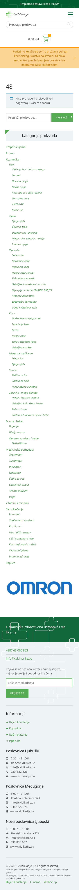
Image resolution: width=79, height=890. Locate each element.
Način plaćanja (18, 734)
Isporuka (14, 741)
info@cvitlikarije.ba (19, 658)
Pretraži (62, 117)
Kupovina (15, 728)
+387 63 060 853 (17, 650)
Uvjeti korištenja (19, 722)
